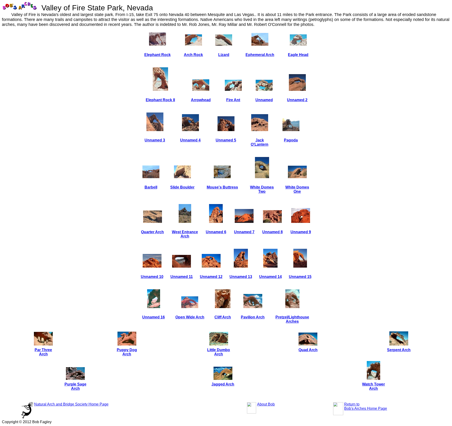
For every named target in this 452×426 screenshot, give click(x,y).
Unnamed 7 (244, 232)
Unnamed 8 (272, 232)
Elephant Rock (157, 55)
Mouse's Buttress (222, 187)
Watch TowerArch (373, 386)
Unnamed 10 (152, 277)
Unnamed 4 (190, 140)
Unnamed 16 (153, 317)
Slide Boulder (182, 187)
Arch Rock (193, 55)
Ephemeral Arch (260, 55)
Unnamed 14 (270, 277)
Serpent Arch (399, 350)
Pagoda (291, 140)
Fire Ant (233, 100)
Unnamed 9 (301, 232)
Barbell (151, 187)
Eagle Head (298, 55)
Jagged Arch (222, 384)
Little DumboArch (218, 352)
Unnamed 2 (297, 100)
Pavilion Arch (253, 317)
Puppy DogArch (127, 352)
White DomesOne (297, 189)
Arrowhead (201, 100)
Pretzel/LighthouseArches (292, 319)
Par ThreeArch (43, 352)
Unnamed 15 (300, 277)
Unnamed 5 (226, 140)
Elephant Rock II (160, 100)
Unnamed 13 (241, 277)
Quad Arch (308, 350)
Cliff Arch (222, 317)
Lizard (223, 55)
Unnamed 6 (216, 232)
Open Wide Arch (189, 317)
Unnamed (264, 100)
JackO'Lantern (259, 142)
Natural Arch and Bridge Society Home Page (71, 404)
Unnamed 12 (211, 277)
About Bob (266, 404)
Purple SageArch (75, 386)
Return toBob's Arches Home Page (365, 406)
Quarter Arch (152, 232)
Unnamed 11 (181, 277)
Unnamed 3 (155, 140)
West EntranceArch (185, 234)
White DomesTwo (262, 189)
